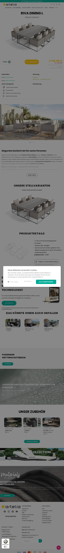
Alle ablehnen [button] (28, 281)
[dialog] (32, 276)
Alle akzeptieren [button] (46, 282)
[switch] (5, 547)
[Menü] (8, 540)
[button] (13, 282)
